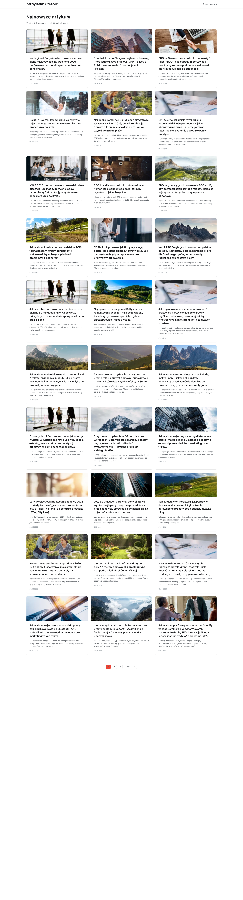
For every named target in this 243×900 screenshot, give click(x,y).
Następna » (130, 667)
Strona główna (210, 4)
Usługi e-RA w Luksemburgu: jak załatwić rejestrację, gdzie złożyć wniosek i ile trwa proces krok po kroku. (55, 123)
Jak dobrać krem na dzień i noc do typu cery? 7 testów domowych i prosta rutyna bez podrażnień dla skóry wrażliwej (119, 567)
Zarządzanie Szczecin (42, 4)
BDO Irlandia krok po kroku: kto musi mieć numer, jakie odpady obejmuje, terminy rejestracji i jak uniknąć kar (119, 189)
